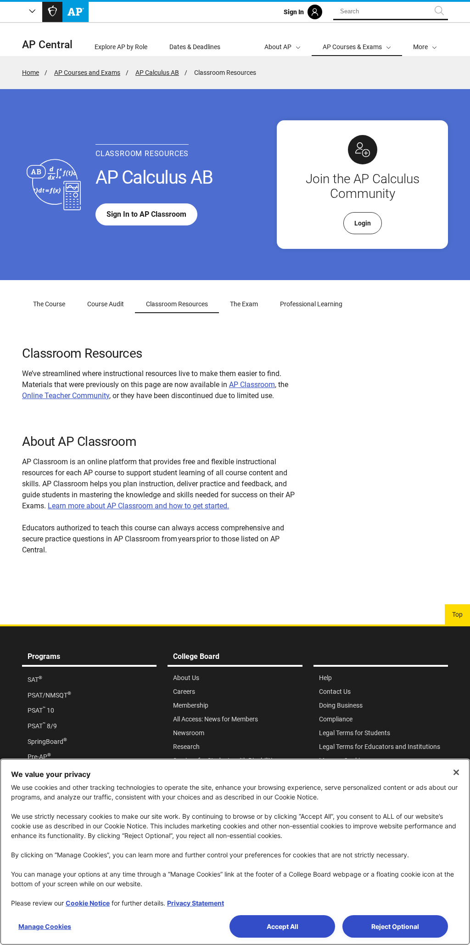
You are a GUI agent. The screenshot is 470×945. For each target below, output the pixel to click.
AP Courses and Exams (87, 72)
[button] (425, 39)
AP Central (47, 45)
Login (362, 223)
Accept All (282, 926)
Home (30, 72)
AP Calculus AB (157, 72)
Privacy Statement (195, 903)
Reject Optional (395, 926)
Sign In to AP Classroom (146, 214)
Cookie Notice (88, 903)
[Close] (456, 772)
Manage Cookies (44, 926)
